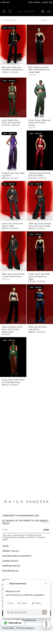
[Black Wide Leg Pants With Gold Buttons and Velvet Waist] (40, 44)
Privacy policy (8, 628)
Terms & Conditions (25, 628)
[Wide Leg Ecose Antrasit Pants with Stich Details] (40, 201)
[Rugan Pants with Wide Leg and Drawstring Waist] (40, 251)
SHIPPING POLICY (11, 566)
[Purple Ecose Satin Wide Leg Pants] (13, 150)
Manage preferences (26, 620)
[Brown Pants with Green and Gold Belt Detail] (13, 357)
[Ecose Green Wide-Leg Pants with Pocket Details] (40, 97)
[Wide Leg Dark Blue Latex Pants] (40, 304)
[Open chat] (46, 624)
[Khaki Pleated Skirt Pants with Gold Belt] (13, 97)
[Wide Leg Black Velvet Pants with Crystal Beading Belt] (13, 304)
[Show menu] (4, 11)
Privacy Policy (18, 537)
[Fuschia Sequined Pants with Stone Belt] (40, 150)
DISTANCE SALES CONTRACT (17, 556)
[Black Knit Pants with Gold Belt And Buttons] (13, 44)
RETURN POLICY (10, 571)
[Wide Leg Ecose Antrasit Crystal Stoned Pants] (13, 251)
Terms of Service (37, 537)
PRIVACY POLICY (10, 551)
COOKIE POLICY (10, 561)
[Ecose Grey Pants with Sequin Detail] (13, 201)
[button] (10, 11)
